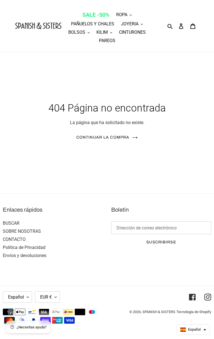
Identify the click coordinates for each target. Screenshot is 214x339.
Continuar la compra (102, 137)
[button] (193, 330)
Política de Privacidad (24, 247)
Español (16, 297)
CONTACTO (14, 239)
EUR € (46, 297)
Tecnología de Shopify (193, 312)
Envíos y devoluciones (24, 255)
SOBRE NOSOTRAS (22, 231)
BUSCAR (11, 223)
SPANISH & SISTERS (158, 312)
